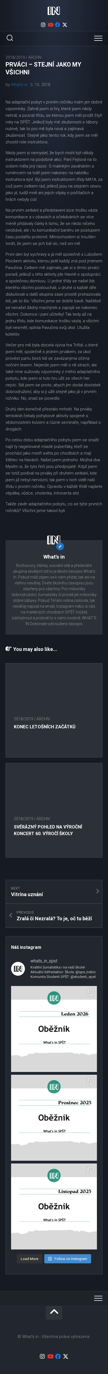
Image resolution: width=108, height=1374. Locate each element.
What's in (19, 84)
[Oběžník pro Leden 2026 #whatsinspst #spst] (54, 1029)
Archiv (35, 57)
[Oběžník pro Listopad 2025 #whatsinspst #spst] (54, 1206)
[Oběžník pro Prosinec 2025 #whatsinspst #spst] (54, 1118)
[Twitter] (64, 24)
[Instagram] (43, 24)
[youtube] (50, 24)
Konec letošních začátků (45, 726)
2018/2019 (15, 57)
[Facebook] (57, 24)
